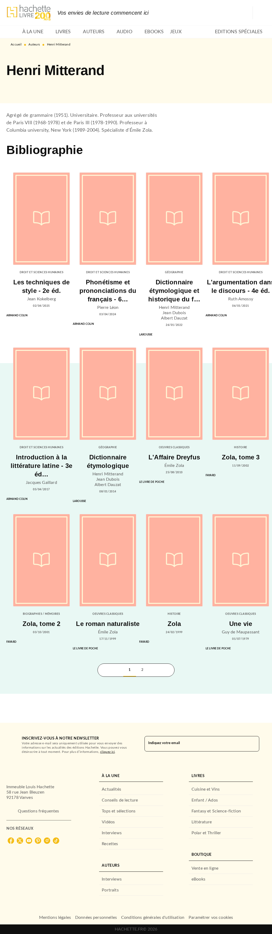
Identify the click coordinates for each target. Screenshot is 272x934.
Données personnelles (96, 917)
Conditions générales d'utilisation (152, 917)
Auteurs (34, 44)
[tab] (12, 32)
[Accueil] (28, 12)
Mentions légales (55, 917)
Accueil (16, 44)
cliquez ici (107, 751)
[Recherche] (259, 12)
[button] (14, 88)
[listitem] (10, 840)
